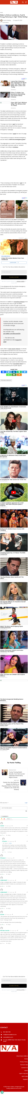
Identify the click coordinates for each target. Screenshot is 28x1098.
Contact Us (24, 1067)
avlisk (10, 843)
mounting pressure (19, 302)
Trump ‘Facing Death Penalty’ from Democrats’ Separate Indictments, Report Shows (17, 773)
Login (26, 802)
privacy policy (21, 281)
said (14, 124)
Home (26, 1059)
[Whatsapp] (8, 374)
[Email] (13, 374)
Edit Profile (25, 1076)
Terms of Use (24, 1065)
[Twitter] (8, 372)
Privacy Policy (24, 1062)
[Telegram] (24, 372)
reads (14, 134)
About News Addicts (22, 1056)
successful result (18, 364)
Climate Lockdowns (6, 380)
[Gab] (19, 372)
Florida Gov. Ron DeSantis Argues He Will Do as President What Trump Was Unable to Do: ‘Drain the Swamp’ (10, 785)
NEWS (1, 12)
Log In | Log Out (23, 1073)
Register (25, 1079)
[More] (19, 374)
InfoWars (15, 147)
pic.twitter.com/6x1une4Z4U (11, 334)
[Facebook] (3, 372)
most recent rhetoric (14, 349)
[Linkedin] (13, 372)
